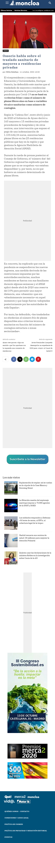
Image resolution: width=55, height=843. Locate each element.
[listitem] (27, 440)
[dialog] (27, 421)
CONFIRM (17, 447)
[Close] (49, 392)
